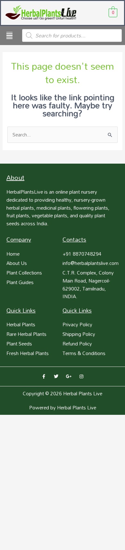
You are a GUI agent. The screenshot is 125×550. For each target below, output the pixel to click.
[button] (9, 35)
